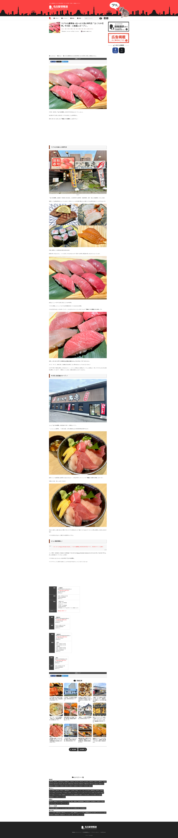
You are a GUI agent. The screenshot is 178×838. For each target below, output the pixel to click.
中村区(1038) (70, 783)
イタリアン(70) (59, 792)
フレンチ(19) (74, 792)
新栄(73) (96, 781)
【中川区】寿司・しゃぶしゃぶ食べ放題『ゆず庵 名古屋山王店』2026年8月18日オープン (70, 739)
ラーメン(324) (52, 792)
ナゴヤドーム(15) (53, 803)
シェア (54, 61)
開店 (73, 18)
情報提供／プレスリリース (76, 832)
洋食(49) (97, 790)
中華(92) (101, 790)
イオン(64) (82, 814)
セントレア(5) (59, 803)
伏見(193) (81, 781)
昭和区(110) (101, 783)
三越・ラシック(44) (75, 814)
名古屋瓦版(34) (83, 808)
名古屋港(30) (87, 801)
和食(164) (57, 790)
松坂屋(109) (62, 814)
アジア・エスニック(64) (89, 792)
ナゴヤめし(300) (86, 794)
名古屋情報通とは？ (86, 832)
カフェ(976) (99, 794)
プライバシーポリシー (95, 832)
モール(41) (94, 812)
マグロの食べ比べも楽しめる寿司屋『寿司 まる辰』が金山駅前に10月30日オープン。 (56, 699)
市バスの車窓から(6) (75, 808)
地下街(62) (52, 814)
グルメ (57, 18)
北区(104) (96, 783)
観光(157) (51, 801)
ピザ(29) (69, 792)
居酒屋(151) (76, 794)
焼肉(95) (63, 794)
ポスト (59, 61)
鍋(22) (81, 794)
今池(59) (104, 781)
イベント (65, 18)
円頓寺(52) (91, 781)
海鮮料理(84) (67, 790)
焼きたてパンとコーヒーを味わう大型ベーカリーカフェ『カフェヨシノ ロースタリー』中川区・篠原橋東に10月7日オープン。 (99, 720)
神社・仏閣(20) (74, 801)
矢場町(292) (67, 781)
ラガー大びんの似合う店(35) (65, 808)
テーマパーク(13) (67, 801)
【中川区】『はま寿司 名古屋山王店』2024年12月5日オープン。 (70, 699)
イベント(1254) (52, 812)
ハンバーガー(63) (69, 794)
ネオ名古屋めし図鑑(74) (54, 808)
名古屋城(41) (93, 801)
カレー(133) (97, 792)
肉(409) (102, 792)
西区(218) (91, 783)
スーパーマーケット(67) (101, 812)
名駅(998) (51, 781)
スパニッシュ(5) (81, 792)
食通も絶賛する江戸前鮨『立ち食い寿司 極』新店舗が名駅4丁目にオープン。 (70, 718)
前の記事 (74, 749)
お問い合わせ (103, 832)
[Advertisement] (78, 44)
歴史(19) (55, 801)
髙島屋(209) (57, 814)
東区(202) (81, 783)
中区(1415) (76, 783)
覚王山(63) (56, 783)
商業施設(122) (88, 812)
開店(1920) (58, 812)
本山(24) (60, 783)
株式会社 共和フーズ (62, 610)
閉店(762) (63, 812)
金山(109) (77, 781)
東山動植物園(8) (81, 801)
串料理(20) (93, 790)
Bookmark (66, 61)
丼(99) (77, 790)
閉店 (80, 18)
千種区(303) (86, 783)
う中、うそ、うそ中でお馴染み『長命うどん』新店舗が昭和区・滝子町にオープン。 (56, 718)
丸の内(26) (86, 781)
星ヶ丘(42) (65, 783)
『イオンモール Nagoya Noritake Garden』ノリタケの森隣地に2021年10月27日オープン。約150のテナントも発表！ (78, 546)
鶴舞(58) (100, 781)
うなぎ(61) (72, 790)
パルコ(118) (68, 814)
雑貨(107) (76, 812)
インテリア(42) (81, 812)
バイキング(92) (93, 794)
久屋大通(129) (60, 781)
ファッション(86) (69, 812)
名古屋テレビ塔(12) (100, 801)
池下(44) (51, 783)
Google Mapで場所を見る (64, 590)
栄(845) (55, 781)
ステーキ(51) (52, 794)
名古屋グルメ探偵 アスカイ (87, 31)
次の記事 (82, 749)
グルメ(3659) (52, 790)
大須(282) (72, 781)
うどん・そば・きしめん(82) (84, 790)
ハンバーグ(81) (58, 794)
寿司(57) (61, 790)
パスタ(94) (65, 792)
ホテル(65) (60, 801)
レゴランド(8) (66, 803)
